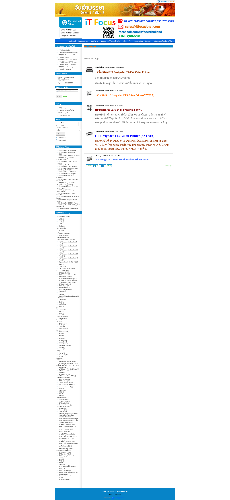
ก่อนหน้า (89, 165)
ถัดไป (109, 165)
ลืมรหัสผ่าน (62, 138)
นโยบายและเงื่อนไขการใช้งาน (164, 41)
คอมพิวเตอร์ (72, 41)
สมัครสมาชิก (127, 41)
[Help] (65, 96)
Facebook (148, 41)
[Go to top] (168, 165)
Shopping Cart (138, 41)
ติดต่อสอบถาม (83, 41)
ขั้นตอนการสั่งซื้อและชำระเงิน (110, 41)
